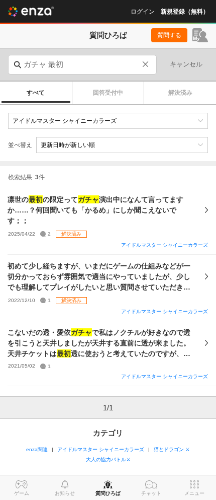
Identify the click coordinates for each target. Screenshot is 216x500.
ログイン (143, 11)
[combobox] (82, 65)
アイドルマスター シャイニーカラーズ (164, 245)
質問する (169, 35)
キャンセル (186, 64)
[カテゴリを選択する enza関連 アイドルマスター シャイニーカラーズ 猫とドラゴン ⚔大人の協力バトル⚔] (108, 121)
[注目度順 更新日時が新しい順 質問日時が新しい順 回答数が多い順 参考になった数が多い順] (122, 145)
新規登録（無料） (185, 11)
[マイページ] (200, 35)
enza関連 (37, 449)
